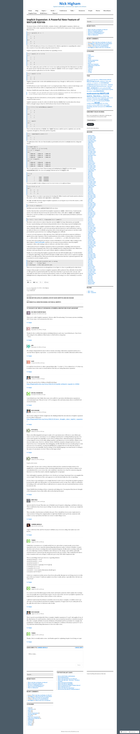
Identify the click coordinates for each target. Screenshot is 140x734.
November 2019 (92, 197)
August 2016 (91, 232)
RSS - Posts (90, 291)
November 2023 (92, 138)
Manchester (100, 91)
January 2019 (91, 202)
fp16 (95, 86)
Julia (109, 88)
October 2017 (91, 215)
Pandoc (96, 97)
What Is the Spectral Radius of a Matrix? (98, 29)
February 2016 (91, 239)
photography (105, 99)
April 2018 (90, 210)
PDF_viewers (107, 97)
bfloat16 (109, 79)
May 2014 (90, 262)
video (104, 106)
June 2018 (90, 209)
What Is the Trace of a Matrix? (103, 47)
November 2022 (92, 152)
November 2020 (92, 182)
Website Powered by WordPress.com (70, 731)
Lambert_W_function (92, 89)
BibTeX (89, 81)
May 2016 (90, 235)
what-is (90, 70)
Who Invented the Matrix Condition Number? (69, 689)
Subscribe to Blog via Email (95, 112)
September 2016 (92, 231)
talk (98, 105)
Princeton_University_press (92, 100)
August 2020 (91, 186)
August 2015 (91, 247)
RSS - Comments (92, 292)
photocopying (98, 99)
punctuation (102, 100)
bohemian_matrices (100, 81)
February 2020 (91, 194)
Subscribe (90, 124)
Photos (98, 10)
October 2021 (91, 168)
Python (107, 100)
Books (52, 10)
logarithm (111, 89)
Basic (101, 79)
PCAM (101, 97)
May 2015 (90, 251)
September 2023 (92, 140)
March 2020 (91, 193)
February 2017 (91, 224)
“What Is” (55, 13)
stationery (95, 105)
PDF (103, 97)
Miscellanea (107, 10)
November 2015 (91, 243)
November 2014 (92, 256)
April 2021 (90, 176)
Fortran (91, 86)
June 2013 (90, 277)
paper (99, 97)
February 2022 (91, 163)
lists (108, 89)
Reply (30, 322)
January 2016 (91, 240)
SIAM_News (102, 103)
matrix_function (93, 96)
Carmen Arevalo (42, 647)
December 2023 (92, 137)
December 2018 (92, 203)
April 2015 (90, 252)
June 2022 (90, 158)
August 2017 (91, 217)
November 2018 (92, 205)
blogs (92, 81)
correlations (105, 83)
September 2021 (92, 169)
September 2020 (92, 185)
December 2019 (92, 196)
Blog (36, 10)
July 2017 (90, 218)
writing (90, 72)
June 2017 (90, 219)
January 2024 (91, 135)
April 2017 (90, 222)
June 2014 (90, 261)
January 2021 (91, 180)
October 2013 (91, 272)
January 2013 (91, 283)
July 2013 (90, 276)
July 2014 (90, 260)
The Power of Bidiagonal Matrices (96, 32)
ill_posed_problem (102, 88)
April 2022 (90, 160)
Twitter (101, 105)
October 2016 (91, 230)
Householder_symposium (106, 86)
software (33, 289)
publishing (90, 66)
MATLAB (32, 290)
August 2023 (91, 142)
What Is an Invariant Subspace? (95, 33)
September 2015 (92, 245)
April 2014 (90, 264)
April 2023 (90, 146)
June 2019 (90, 200)
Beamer (105, 79)
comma (109, 81)
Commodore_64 (90, 82)
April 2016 (90, 236)
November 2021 (92, 167)
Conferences (63, 10)
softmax (106, 103)
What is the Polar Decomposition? (104, 43)
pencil (111, 97)
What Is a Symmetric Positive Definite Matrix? (69, 685)
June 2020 (90, 189)
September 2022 (92, 155)
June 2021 (90, 173)
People (90, 10)
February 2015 (91, 253)
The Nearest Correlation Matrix (100, 46)
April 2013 (90, 280)
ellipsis (102, 84)
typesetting (106, 105)
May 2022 (90, 159)
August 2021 (91, 171)
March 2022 (91, 161)
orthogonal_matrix (90, 97)
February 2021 (91, 179)
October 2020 (91, 184)
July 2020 (90, 188)
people (89, 62)
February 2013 (91, 282)
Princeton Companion (93, 64)
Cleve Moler (35, 328)
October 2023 (91, 139)
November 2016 (92, 228)
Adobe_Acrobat (90, 79)
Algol (94, 79)
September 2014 (92, 257)
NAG (104, 96)
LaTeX (89, 59)
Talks (72, 10)
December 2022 (92, 151)
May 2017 (90, 220)
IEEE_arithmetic (92, 88)
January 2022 (91, 164)
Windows (88, 108)
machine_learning (92, 91)
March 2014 (91, 265)
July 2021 (90, 172)
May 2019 (90, 201)
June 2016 (90, 234)
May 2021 (90, 175)
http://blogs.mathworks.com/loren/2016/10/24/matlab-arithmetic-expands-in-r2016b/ (53, 384)
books (89, 55)
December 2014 (92, 255)
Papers (44, 10)
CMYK (107, 81)
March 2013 (91, 281)
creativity (90, 84)
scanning (92, 103)
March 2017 (91, 223)
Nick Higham (46, 288)
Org (107, 96)
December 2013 (92, 269)
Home (30, 10)
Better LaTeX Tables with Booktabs (66, 676)
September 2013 (92, 273)
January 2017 (91, 226)
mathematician (93, 93)
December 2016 (92, 227)
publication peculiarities (94, 65)
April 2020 (90, 192)
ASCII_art (98, 79)
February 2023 (91, 148)
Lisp (106, 89)
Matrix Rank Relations (63, 677)
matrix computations (93, 60)
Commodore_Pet (96, 82)
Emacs (89, 57)
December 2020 (92, 181)
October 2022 (91, 154)
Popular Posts (32, 13)
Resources (82, 10)
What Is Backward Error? (64, 686)
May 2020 (90, 190)
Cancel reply (79, 647)
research (90, 68)
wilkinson (109, 106)
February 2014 (91, 266)
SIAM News (43, 13)
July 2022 (90, 156)
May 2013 (90, 278)
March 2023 (91, 147)
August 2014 (91, 259)
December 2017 (91, 213)
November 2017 (91, 214)
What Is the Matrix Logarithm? (65, 684)
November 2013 (92, 270)
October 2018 (91, 206)
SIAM (97, 103)
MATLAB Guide (40, 242)
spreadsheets (89, 105)
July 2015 (90, 248)
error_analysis (108, 84)
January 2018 (91, 211)
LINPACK (103, 89)
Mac (87, 91)
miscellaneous (91, 61)
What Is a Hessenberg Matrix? (95, 31)
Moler (102, 96)
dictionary (96, 84)
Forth (88, 86)
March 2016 (91, 238)
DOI (99, 84)
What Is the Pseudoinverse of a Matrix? (67, 678)
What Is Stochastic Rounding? (65, 682)
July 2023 (90, 143)
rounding (88, 103)
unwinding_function (92, 106)
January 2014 (91, 268)
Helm (100, 86)
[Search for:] (100, 21)
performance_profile (91, 99)
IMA (107, 88)
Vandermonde (100, 106)
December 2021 (92, 165)
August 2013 (91, 274)
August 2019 (91, 198)
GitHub (97, 86)
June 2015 (90, 249)
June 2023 (90, 144)
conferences (91, 56)
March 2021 (91, 177)
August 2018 (91, 207)
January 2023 (91, 150)
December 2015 (91, 241)
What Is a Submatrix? (93, 34)
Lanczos (99, 89)
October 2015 (91, 244)
